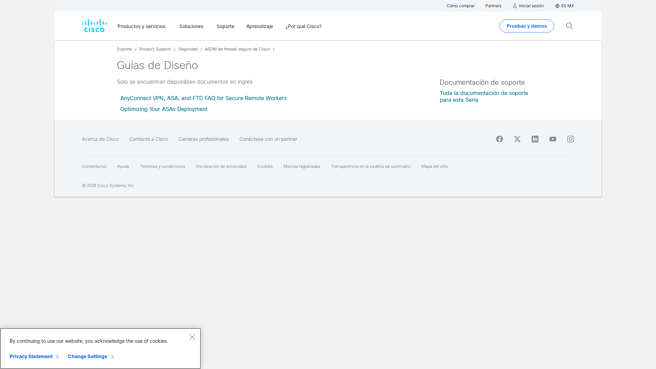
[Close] (192, 336)
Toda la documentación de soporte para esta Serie (484, 96)
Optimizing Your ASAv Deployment (163, 109)
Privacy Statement (31, 356)
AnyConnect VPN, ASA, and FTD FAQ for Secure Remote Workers (203, 98)
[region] (100, 348)
